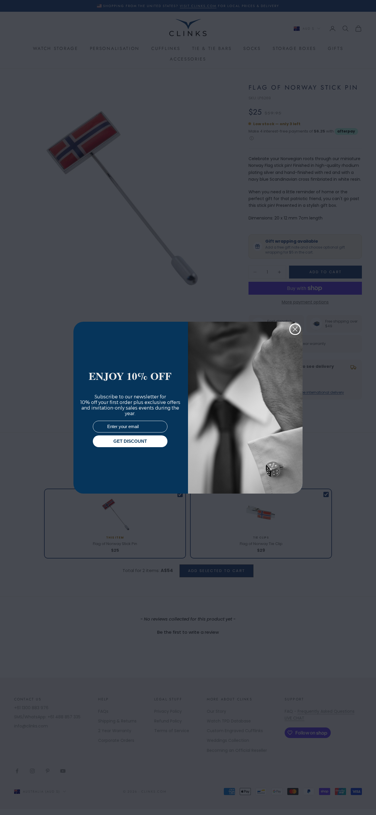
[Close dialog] (295, 329)
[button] (361, 800)
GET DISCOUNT (130, 441)
